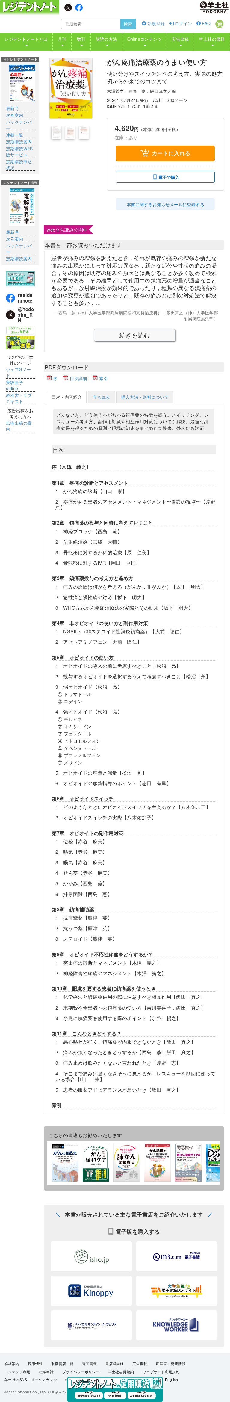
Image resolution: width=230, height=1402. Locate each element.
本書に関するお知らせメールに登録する (165, 204)
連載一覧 (14, 135)
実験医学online (14, 385)
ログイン (182, 23)
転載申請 (46, 1372)
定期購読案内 (19, 142)
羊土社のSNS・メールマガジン (30, 1380)
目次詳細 (78, 378)
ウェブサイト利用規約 (161, 1372)
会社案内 (11, 1364)
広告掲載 (139, 1364)
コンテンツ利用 (17, 1372)
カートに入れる (171, 153)
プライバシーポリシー (80, 1372)
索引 (103, 378)
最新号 (12, 108)
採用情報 (35, 1364)
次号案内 (14, 115)
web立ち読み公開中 (67, 229)
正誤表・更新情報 (170, 1364)
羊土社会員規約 (121, 1372)
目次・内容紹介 (67, 397)
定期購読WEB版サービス (19, 152)
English (171, 1380)
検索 (128, 24)
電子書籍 (89, 1364)
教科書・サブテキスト (19, 398)
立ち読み (101, 397)
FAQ (206, 23)
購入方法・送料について (145, 397)
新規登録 (155, 23)
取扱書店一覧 (62, 1364)
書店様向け (114, 1364)
